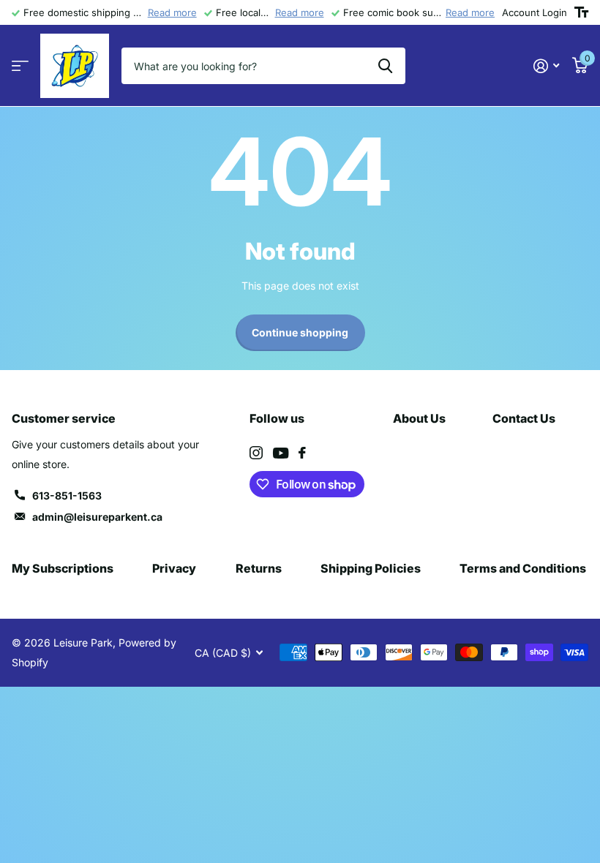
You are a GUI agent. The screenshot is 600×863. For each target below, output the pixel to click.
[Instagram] (256, 452)
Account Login (534, 12)
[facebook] (302, 453)
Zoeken (385, 66)
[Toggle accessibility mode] (581, 12)
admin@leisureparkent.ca (97, 516)
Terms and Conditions (523, 568)
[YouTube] (280, 453)
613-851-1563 (67, 495)
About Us (419, 418)
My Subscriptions (62, 568)
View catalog (20, 66)
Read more (172, 12)
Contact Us (523, 418)
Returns (259, 568)
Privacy (174, 568)
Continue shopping (300, 332)
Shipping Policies (370, 568)
